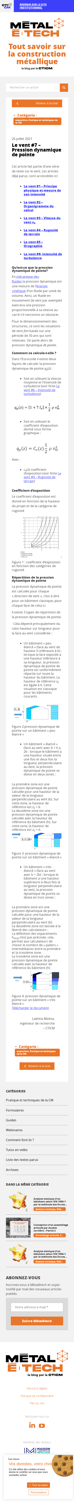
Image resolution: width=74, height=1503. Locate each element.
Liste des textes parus (22, 1160)
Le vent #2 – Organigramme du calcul (39, 206)
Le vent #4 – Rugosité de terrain (42, 477)
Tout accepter (39, 1485)
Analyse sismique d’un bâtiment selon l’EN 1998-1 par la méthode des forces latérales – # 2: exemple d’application (50, 1201)
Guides (11, 1120)
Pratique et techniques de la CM (29, 1100)
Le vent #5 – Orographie (33, 244)
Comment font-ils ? (20, 1140)
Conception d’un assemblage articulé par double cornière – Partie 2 (51, 1228)
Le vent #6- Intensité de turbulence (43, 256)
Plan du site (37, 1403)
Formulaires (15, 1110)
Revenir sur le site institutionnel (33, 6)
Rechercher (65, 87)
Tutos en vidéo (17, 1150)
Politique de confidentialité (37, 1396)
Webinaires (14, 1130)
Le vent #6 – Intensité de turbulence (42, 390)
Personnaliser (38, 1492)
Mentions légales (37, 1388)
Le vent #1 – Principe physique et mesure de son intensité (42, 190)
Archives (12, 1170)
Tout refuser (14, 1459)
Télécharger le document (30, 1008)
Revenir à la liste (47, 103)
